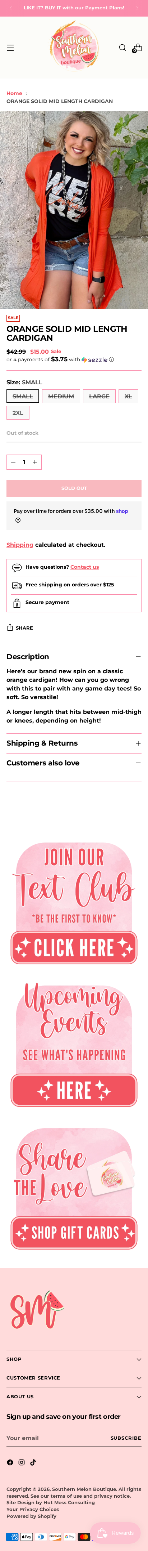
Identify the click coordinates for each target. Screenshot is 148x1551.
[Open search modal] (122, 47)
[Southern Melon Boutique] (74, 47)
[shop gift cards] (74, 1186)
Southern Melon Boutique (84, 1489)
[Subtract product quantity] (13, 462)
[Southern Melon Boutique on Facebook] (10, 1463)
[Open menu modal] (10, 47)
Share (24, 628)
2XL (18, 412)
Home (14, 93)
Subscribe (126, 1438)
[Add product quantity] (34, 462)
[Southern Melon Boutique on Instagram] (22, 1463)
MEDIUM (61, 396)
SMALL (23, 396)
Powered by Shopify (31, 1516)
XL (128, 396)
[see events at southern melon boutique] (74, 1043)
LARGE (99, 396)
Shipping (19, 544)
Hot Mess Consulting (69, 1502)
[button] (74, 359)
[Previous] (11, 8)
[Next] (137, 8)
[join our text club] (74, 900)
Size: (24, 382)
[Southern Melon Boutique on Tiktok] (33, 1463)
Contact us (84, 567)
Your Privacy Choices (32, 1509)
